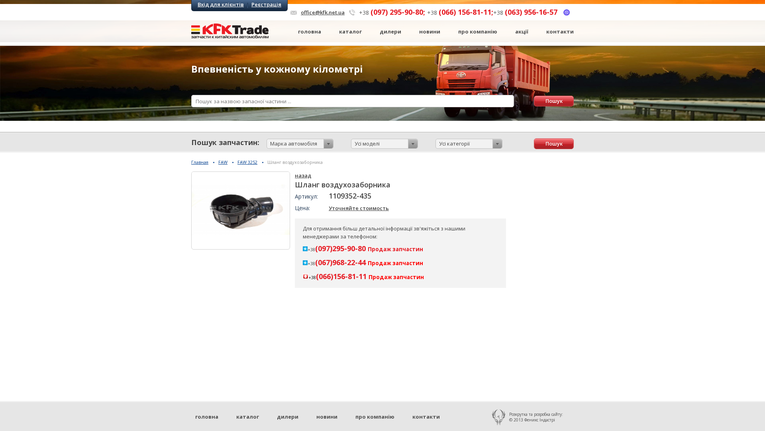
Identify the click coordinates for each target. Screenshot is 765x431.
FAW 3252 (247, 162)
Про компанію (477, 31)
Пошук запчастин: (225, 142)
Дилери (390, 31)
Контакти (560, 31)
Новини (429, 31)
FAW (223, 162)
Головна (309, 31)
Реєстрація (266, 4)
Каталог (350, 31)
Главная (199, 162)
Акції (521, 31)
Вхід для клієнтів (221, 4)
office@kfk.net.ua (323, 12)
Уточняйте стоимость (359, 208)
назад (303, 175)
